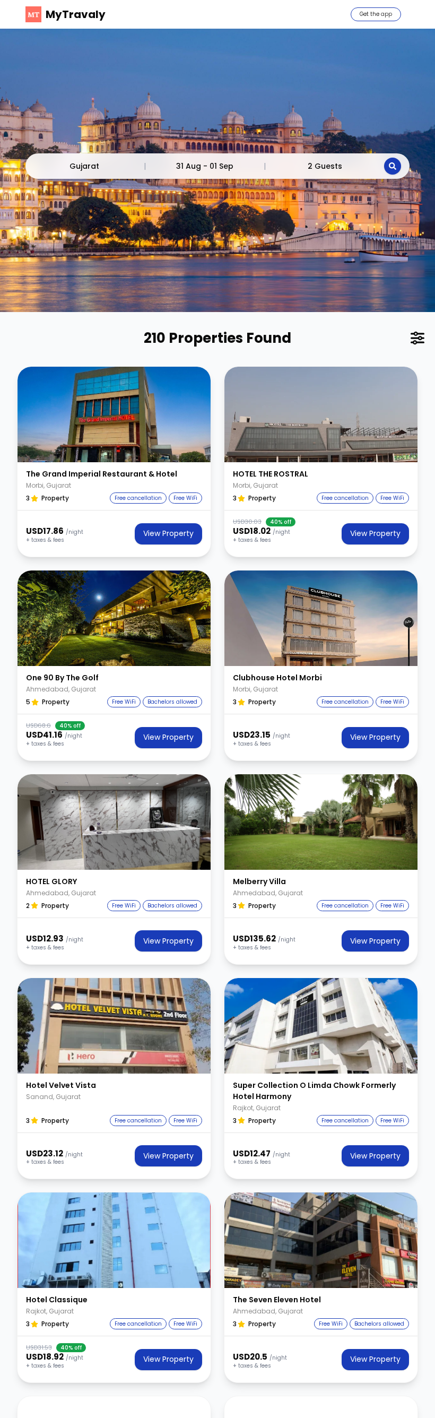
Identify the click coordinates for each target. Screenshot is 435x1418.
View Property (168, 533)
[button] (114, 414)
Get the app (376, 14)
